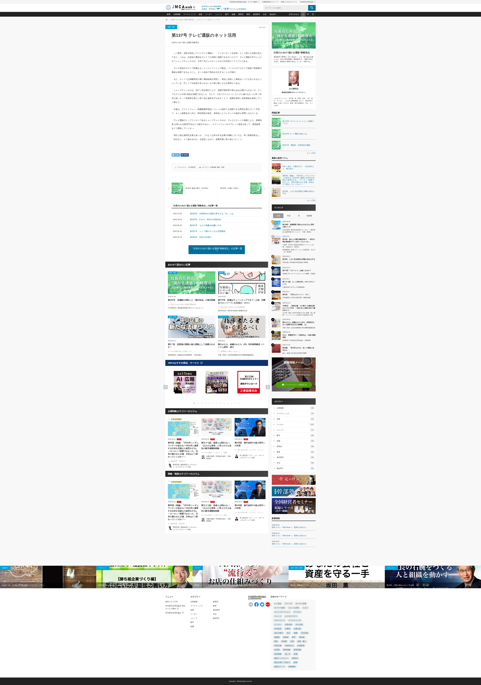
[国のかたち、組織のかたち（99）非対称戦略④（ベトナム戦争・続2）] (242, 327)
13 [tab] (239, 403)
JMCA (239, 681)
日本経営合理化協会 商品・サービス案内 (244, 2)
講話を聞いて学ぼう (282, 662)
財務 (295, 662)
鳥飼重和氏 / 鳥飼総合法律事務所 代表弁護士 (185, 355)
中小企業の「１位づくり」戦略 (215, 453)
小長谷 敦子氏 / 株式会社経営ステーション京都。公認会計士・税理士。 (298, 246)
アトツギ (288, 604)
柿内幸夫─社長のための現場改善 (233, 307)
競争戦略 (286, 650)
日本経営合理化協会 (308, 2)
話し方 (287, 654)
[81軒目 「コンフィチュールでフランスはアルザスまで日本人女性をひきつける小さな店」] (240, 577)
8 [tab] (220, 403)
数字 (227, 14)
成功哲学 (256, 14)
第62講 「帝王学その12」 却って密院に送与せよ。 (298, 349)
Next (268, 387)
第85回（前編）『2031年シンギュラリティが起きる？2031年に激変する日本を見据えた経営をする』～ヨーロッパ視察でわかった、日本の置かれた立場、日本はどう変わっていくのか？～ (183, 450)
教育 (248, 14)
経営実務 (297, 650)
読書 (295, 654)
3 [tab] (201, 403)
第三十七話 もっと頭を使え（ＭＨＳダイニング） (298, 283)
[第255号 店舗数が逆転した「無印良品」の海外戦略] (191, 282)
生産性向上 (289, 646)
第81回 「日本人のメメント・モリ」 (296, 294)
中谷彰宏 (277, 629)
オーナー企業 (301, 604)
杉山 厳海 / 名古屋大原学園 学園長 (294, 353)
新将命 (302, 637)
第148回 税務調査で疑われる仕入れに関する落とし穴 (298, 226)
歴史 (276, 641)
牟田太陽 (277, 646)
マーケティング (189, 14)
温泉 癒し (301, 641)
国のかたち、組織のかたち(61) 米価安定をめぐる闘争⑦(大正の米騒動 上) (298, 323)
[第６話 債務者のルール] (337, 577)
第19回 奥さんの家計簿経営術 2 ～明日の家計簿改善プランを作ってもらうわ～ (298, 240)
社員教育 (300, 646)
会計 (288, 633)
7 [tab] (216, 403)
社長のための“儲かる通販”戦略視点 (185, 42)
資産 (200, 14)
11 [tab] (231, 403)
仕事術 (287, 629)
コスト (305, 608)
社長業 (277, 650)
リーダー (208, 14)
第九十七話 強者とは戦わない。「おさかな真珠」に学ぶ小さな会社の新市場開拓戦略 (216, 445)
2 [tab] (198, 403)
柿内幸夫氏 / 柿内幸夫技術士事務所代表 (232, 311)
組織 (233, 14)
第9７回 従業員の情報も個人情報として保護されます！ (191, 345)
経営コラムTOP (171, 602)
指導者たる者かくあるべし (230, 351)
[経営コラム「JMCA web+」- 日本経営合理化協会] (182, 8)
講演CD (295, 658)
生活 (265, 14)
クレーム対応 (293, 608)
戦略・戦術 (171, 27)
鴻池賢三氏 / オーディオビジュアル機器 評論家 (298, 274)
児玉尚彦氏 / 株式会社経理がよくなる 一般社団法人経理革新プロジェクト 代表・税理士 (298, 231)
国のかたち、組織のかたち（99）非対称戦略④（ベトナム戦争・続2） (241, 345)
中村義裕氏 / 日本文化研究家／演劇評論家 (296, 297)
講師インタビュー (281, 658)
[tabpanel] (185, 384)
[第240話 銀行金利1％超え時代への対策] (250, 427)
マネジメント (103, 568)
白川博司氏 (192, 167)
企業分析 (297, 629)
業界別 (241, 14)
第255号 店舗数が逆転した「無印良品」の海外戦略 (191, 300)
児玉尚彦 (304, 633)
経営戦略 (277, 654)
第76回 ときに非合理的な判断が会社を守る (298, 259)
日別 (278, 216)
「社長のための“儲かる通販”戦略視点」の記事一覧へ (216, 249)
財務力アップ (279, 667)
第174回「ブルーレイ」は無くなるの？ (296, 270)
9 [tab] (224, 403)
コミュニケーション (282, 612)
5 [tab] (209, 403)
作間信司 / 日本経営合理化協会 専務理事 (296, 340)
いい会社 (277, 604)
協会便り (273, 14)
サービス (197, 568)
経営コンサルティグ (289, 2)
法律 (292, 641)
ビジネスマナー (291, 616)
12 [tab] (235, 403)
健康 (295, 633)
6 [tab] (213, 403)
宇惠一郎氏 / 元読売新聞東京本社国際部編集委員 (236, 355)
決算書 (284, 641)
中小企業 (299, 625)
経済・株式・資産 (296, 568)
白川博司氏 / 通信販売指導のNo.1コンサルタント (186, 308)
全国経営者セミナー (270, 2)
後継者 (277, 637)
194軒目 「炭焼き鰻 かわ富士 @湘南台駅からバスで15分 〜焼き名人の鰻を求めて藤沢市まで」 (298, 308)
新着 (168, 14)
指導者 (285, 637)
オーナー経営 (279, 608)
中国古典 (288, 625)
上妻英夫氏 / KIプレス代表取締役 (293, 287)
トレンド (218, 14)
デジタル (297, 612)
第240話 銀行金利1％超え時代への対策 (250, 444)
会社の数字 (278, 633)
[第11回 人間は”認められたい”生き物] (433, 577)
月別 (288, 216)
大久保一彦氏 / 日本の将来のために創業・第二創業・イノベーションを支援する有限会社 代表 (298, 314)
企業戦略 (176, 14)
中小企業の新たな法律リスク (181, 351)
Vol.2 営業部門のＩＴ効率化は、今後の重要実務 (299, 336)
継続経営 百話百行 (178, 461)
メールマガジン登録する (294, 384)
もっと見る (311, 153)
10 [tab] (228, 403)
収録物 (309, 216)
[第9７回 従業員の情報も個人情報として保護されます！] (191, 327)
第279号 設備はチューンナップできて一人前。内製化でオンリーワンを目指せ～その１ (241, 301)
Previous (165, 387)
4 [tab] (205, 403)
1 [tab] (194, 403)
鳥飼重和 (291, 667)
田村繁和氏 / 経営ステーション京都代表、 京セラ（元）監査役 (299, 251)
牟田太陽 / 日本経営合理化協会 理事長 (295, 262)
